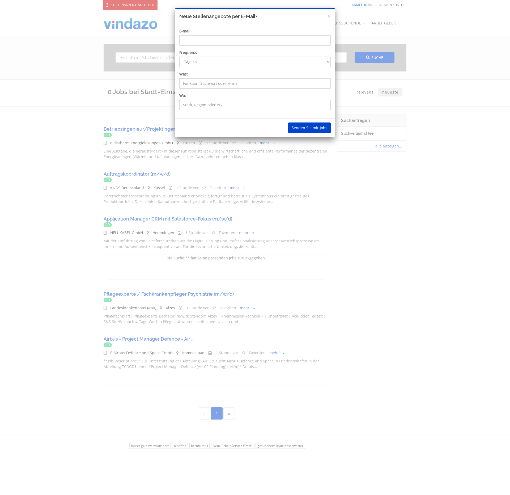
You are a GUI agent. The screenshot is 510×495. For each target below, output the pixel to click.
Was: (183, 74)
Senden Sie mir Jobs (309, 127)
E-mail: (185, 30)
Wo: (182, 95)
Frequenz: (188, 52)
